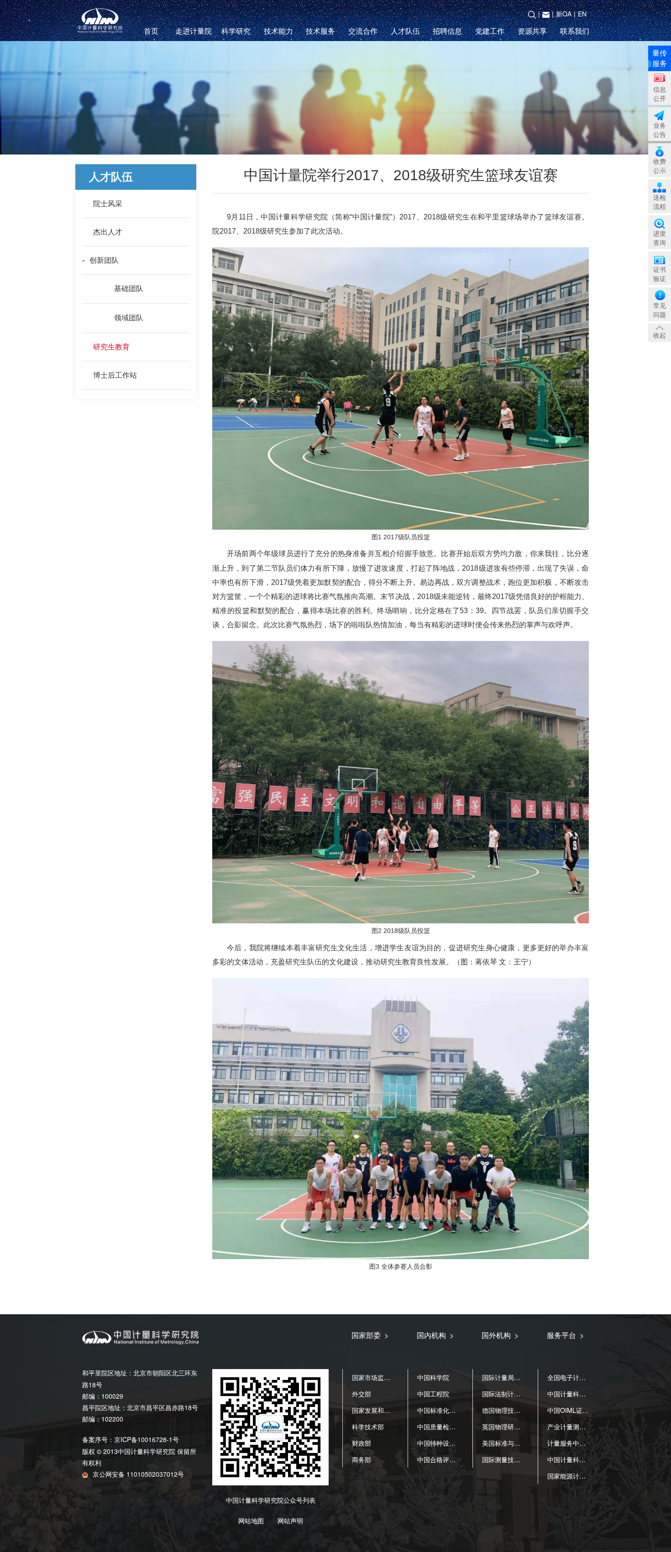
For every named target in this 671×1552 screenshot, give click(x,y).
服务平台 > (565, 1335)
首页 (151, 31)
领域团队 (128, 318)
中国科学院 (433, 1377)
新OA (563, 13)
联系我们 (574, 31)
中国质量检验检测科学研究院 (458, 1426)
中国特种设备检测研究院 (452, 1443)
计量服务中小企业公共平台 (585, 1443)
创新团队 (104, 260)
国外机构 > (500, 1335)
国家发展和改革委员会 (384, 1410)
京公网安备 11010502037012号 (138, 1474)
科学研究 (236, 31)
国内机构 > (435, 1335)
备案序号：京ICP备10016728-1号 (130, 1439)
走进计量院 (193, 31)
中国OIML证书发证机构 (580, 1410)
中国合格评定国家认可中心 (455, 1459)
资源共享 (532, 31)
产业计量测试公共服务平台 (585, 1426)
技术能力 (278, 31)
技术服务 (320, 31)
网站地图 (251, 1520)
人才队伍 (405, 31)
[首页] (101, 21)
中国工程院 (433, 1393)
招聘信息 (447, 31)
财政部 (361, 1443)
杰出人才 (107, 232)
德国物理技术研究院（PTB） (523, 1410)
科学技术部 (368, 1426)
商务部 (361, 1459)
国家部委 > (369, 1335)
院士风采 (107, 204)
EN (582, 13)
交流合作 (362, 31)
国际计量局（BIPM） (512, 1377)
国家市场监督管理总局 (384, 1377)
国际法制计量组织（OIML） (522, 1393)
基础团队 (128, 288)
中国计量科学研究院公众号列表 (270, 1500)
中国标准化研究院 (442, 1410)
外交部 (361, 1393)
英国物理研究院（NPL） (517, 1426)
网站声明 (290, 1520)
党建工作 (489, 31)
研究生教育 (111, 347)
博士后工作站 (115, 375)
